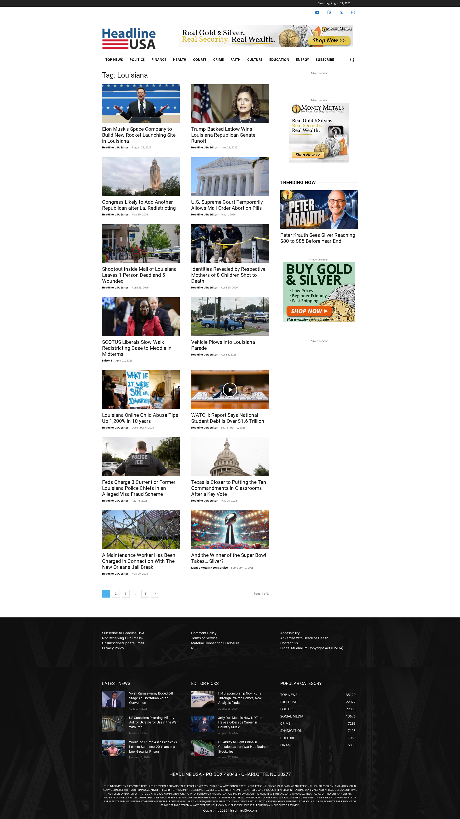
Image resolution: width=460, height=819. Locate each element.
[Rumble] (329, 12)
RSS (194, 648)
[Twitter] (341, 12)
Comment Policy (204, 633)
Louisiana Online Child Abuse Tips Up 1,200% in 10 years (140, 418)
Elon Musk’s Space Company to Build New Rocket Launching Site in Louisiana (139, 135)
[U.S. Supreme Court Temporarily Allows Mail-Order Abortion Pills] (230, 176)
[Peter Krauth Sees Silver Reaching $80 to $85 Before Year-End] (319, 209)
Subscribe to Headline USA (123, 633)
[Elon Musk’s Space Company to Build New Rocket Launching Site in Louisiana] (141, 103)
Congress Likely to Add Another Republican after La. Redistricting (139, 205)
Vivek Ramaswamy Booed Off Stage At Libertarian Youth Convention (151, 698)
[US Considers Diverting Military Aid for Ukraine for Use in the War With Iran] (113, 724)
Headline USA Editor (115, 147)
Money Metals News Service (209, 567)
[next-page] (155, 594)
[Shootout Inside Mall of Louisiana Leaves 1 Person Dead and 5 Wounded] (141, 243)
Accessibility (290, 633)
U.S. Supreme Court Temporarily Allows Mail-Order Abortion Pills (227, 205)
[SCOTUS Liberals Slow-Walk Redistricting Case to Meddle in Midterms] (141, 316)
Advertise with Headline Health (304, 638)
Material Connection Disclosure (215, 643)
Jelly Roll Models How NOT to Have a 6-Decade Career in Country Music (240, 722)
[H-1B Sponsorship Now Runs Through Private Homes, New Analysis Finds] (202, 699)
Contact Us (289, 643)
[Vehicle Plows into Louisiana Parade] (230, 316)
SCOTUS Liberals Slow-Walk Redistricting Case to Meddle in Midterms (137, 348)
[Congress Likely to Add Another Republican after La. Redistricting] (141, 176)
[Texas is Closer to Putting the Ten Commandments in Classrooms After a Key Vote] (230, 456)
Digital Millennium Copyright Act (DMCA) (311, 648)
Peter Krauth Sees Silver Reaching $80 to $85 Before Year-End (317, 238)
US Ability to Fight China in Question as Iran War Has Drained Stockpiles (243, 746)
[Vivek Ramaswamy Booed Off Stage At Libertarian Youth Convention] (113, 699)
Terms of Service (204, 638)
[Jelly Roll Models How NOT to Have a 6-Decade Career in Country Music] (202, 724)
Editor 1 (107, 360)
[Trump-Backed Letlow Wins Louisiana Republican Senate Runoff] (230, 103)
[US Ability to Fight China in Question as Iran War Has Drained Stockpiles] (202, 748)
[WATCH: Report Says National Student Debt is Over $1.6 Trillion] (230, 389)
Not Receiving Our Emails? (122, 638)
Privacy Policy (113, 648)
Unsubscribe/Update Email (123, 643)
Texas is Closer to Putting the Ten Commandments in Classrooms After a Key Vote (228, 488)
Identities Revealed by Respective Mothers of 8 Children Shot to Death (228, 275)
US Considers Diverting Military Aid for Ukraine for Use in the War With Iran (153, 722)
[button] (352, 59)
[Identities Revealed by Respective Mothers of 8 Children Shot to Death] (230, 243)
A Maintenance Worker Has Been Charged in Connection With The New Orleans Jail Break (138, 561)
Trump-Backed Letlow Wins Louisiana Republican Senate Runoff (223, 135)
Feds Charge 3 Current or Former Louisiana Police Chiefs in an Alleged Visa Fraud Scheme (138, 488)
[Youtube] (317, 12)
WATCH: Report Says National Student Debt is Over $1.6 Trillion (227, 418)
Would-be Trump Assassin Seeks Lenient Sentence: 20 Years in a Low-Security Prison (153, 746)
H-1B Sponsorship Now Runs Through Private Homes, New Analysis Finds (240, 698)
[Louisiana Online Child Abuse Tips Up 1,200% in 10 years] (141, 389)
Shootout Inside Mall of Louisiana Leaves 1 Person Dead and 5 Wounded (139, 275)
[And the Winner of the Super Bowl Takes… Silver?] (230, 529)
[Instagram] (353, 12)
